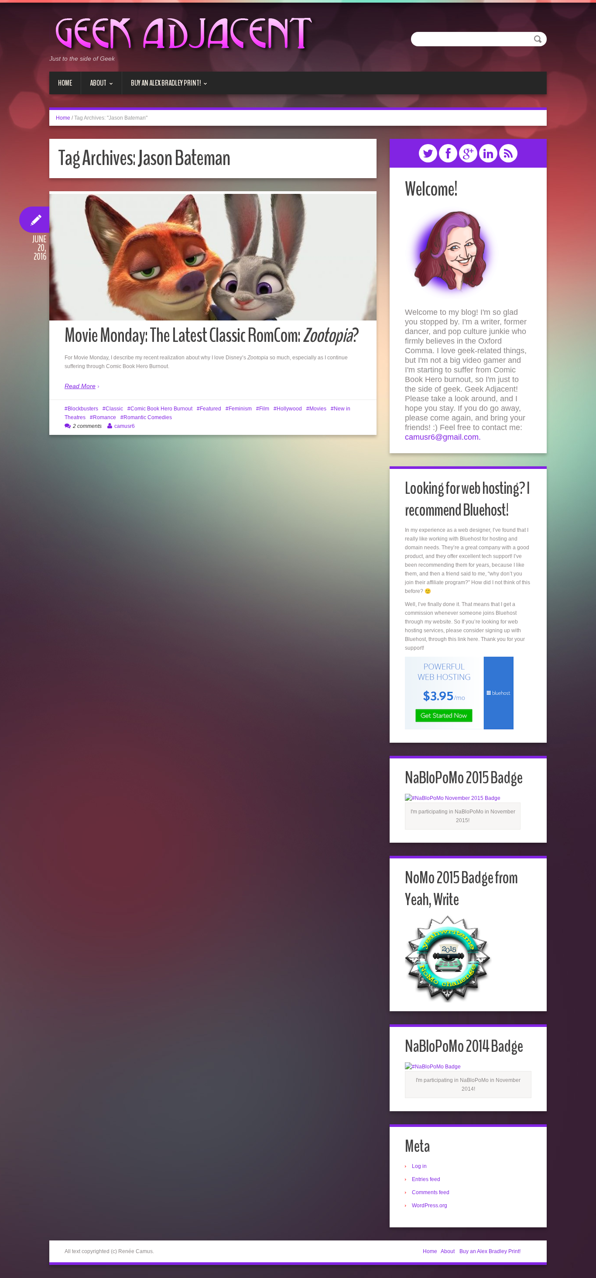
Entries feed (426, 1179)
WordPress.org (429, 1205)
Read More (80, 385)
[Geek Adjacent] (182, 32)
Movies (317, 409)
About (93, 86)
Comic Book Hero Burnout (161, 409)
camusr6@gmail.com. (443, 437)
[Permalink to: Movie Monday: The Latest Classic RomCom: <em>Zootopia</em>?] (213, 257)
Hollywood (289, 409)
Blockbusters (83, 409)
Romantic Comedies (147, 417)
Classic (114, 409)
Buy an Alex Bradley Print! (161, 86)
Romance (104, 417)
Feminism (240, 409)
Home (65, 83)
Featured (210, 409)
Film (264, 409)
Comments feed (430, 1192)
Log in (419, 1166)
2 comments (87, 426)
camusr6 (124, 426)
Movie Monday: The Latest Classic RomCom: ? (212, 335)
